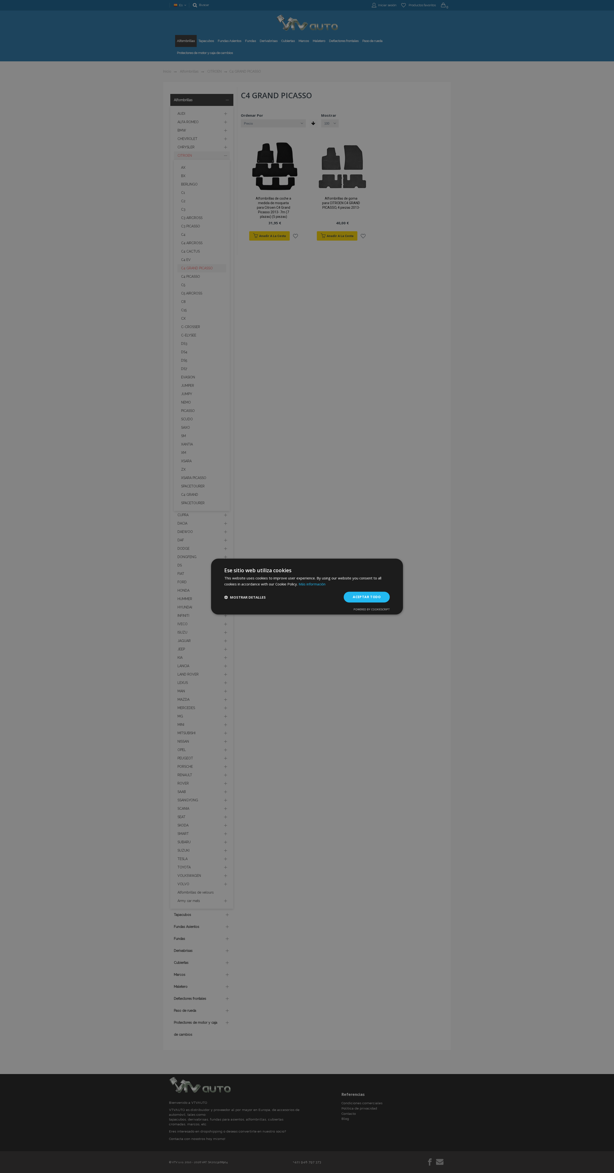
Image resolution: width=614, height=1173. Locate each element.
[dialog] (307, 587)
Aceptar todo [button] (367, 597)
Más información (312, 584)
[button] (245, 597)
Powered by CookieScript (372, 609)
